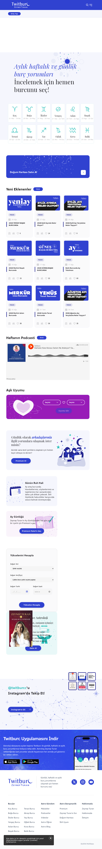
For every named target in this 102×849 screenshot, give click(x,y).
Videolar (44, 817)
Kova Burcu (29, 826)
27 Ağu (42, 219)
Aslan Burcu (13, 826)
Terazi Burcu (29, 808)
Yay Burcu (28, 817)
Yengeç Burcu (14, 822)
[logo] (22, 5)
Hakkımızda (87, 813)
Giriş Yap (14, 14)
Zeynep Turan (88, 808)
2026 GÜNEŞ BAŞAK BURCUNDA (45, 269)
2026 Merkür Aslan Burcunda (16, 314)
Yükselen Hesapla (32, 605)
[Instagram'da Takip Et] (82, 782)
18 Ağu (14, 264)
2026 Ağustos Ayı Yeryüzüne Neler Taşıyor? (76, 314)
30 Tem (71, 309)
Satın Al (33, 648)
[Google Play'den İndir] (30, 761)
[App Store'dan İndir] (11, 761)
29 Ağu (14, 219)
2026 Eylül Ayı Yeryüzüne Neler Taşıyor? (75, 224)
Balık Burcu (29, 831)
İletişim (85, 817)
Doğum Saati (37, 586)
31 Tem (43, 309)
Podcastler (46, 813)
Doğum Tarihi (15, 586)
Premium (63, 808)
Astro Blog (45, 826)
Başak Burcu (13, 831)
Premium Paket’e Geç (31, 531)
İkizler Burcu (13, 817)
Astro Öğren (46, 822)
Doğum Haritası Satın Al (23, 172)
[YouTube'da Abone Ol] (91, 782)
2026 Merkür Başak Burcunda (17, 269)
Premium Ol (21, 461)
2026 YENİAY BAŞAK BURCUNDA (17, 224)
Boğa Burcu (13, 813)
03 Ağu (14, 309)
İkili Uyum (64, 822)
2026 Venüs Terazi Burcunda (44, 314)
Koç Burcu (12, 808)
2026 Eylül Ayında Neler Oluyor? (46, 224)
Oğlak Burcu (29, 822)
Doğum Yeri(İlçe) (16, 575)
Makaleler (45, 808)
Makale (12, 215)
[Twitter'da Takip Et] (74, 782)
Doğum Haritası (67, 817)
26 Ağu (71, 219)
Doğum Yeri (14, 564)
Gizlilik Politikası (87, 844)
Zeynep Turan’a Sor (68, 813)
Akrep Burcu (29, 813)
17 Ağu (42, 264)
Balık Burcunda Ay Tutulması (73, 269)
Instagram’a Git (18, 709)
